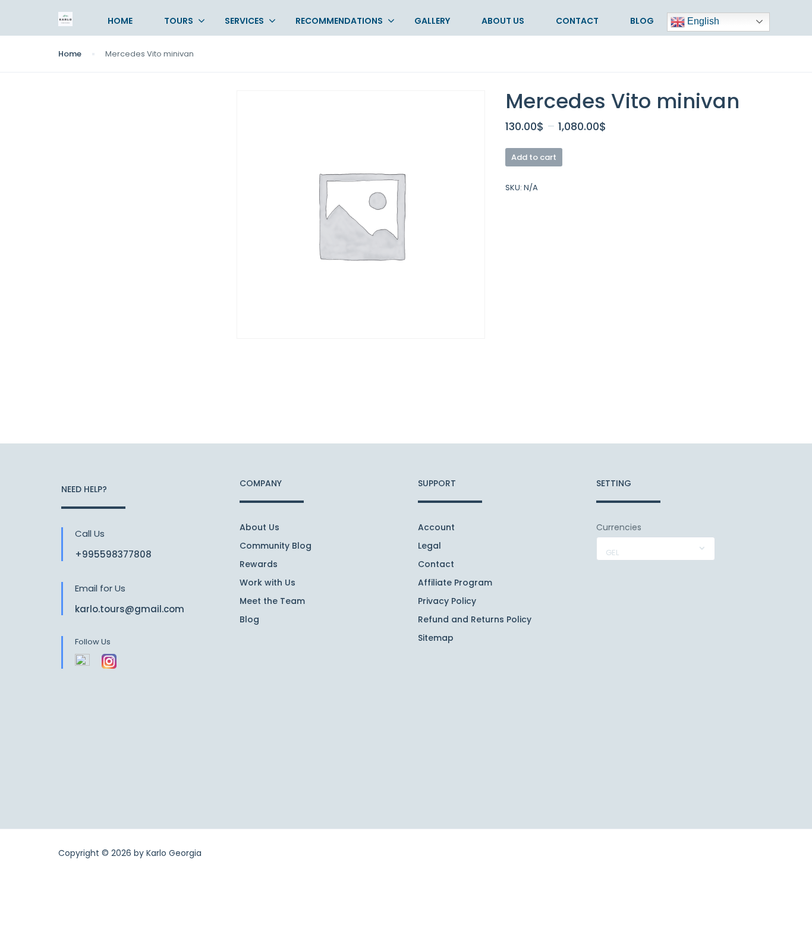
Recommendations (339, 21)
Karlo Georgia (174, 853)
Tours (178, 21)
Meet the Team (272, 601)
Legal (429, 546)
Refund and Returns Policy (474, 619)
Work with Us (267, 582)
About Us (502, 21)
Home (120, 21)
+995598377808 (113, 554)
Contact (577, 21)
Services (244, 21)
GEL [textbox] (612, 552)
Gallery (432, 21)
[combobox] (655, 549)
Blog (642, 21)
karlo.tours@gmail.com (129, 609)
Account (436, 527)
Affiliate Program (455, 582)
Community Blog (275, 546)
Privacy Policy (447, 601)
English (702, 21)
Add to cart (533, 157)
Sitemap (436, 638)
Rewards (259, 564)
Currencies (618, 527)
